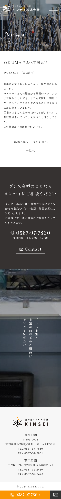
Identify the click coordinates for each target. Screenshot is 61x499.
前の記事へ (20, 141)
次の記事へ (40, 141)
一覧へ (30, 150)
